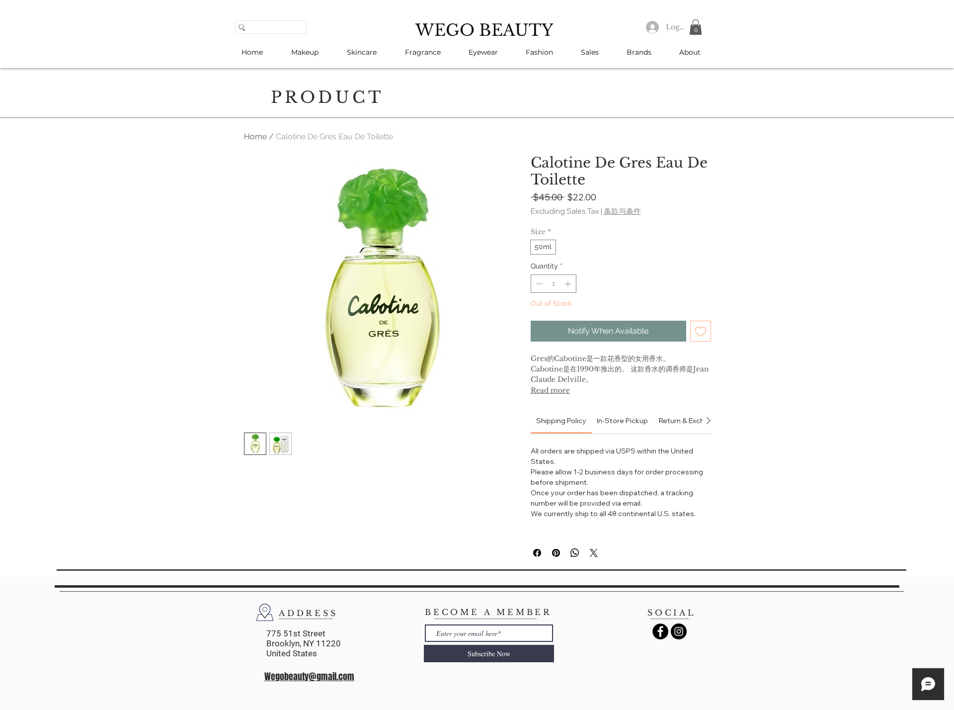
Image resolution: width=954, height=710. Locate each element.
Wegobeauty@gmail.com (309, 676)
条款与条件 (622, 211)
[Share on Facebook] (537, 553)
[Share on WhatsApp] (575, 553)
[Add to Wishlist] (700, 331)
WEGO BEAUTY (484, 30)
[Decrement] (538, 283)
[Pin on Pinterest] (556, 553)
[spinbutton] (553, 283)
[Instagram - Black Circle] (679, 631)
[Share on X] (594, 553)
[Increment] (568, 283)
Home (255, 136)
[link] (561, 420)
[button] (695, 27)
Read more (550, 390)
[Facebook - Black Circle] (660, 631)
